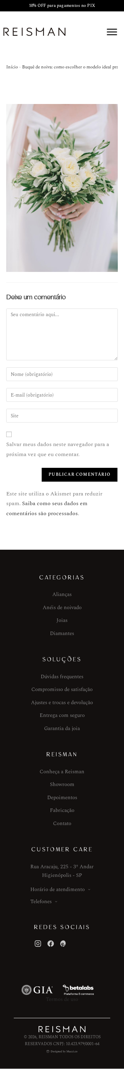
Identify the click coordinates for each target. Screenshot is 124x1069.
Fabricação (62, 810)
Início (12, 67)
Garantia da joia (62, 728)
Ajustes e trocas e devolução (62, 703)
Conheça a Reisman (62, 772)
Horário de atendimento (57, 889)
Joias (62, 620)
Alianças (62, 594)
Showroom (62, 784)
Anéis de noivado (62, 608)
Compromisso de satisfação (62, 689)
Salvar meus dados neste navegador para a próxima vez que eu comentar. (57, 449)
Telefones (41, 902)
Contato (62, 823)
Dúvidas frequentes (62, 677)
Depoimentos (62, 798)
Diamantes (62, 633)
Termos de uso (62, 999)
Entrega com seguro (62, 715)
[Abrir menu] (112, 32)
